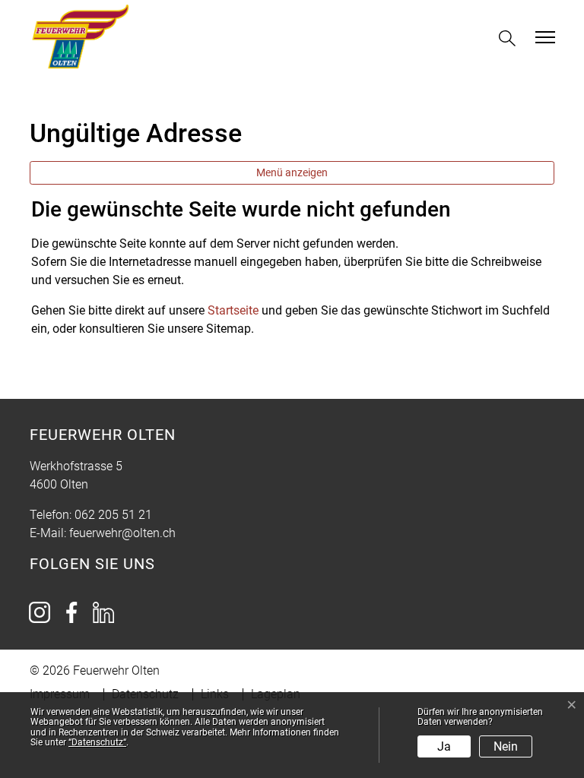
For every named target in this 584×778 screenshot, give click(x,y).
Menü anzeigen (292, 172)
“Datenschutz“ (97, 742)
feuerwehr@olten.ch (122, 533)
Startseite (233, 310)
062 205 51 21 (113, 515)
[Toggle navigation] (543, 37)
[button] (510, 38)
